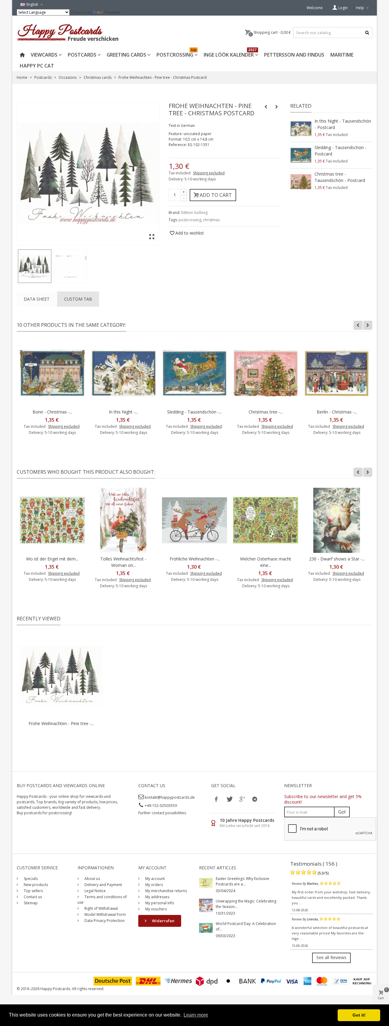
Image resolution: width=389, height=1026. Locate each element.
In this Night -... (123, 412)
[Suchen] (367, 32)
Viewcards (44, 54)
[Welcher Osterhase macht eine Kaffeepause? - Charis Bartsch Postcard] (265, 520)
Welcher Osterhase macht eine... (265, 562)
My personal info (159, 903)
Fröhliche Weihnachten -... (195, 559)
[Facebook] (216, 799)
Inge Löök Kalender (230, 53)
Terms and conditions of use (102, 899)
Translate (112, 12)
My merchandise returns (165, 890)
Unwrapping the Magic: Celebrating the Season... (246, 904)
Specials (30, 878)
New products (35, 884)
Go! (342, 811)
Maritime (341, 54)
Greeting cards (126, 54)
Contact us (32, 896)
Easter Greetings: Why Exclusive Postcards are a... (242, 881)
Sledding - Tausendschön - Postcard (341, 151)
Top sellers (33, 890)
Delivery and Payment (103, 884)
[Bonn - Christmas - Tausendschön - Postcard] (52, 373)
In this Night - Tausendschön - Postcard (343, 124)
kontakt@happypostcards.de (170, 797)
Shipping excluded (209, 173)
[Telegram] (255, 799)
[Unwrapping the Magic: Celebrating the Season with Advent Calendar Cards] (206, 905)
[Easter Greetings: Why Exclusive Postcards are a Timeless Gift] (206, 882)
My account (154, 878)
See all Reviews (331, 957)
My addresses (156, 896)
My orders (153, 884)
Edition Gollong (194, 212)
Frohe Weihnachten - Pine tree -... (61, 723)
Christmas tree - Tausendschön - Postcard (340, 177)
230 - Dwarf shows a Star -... (337, 559)
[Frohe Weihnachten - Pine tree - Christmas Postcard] (34, 266)
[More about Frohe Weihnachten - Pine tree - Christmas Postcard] (61, 675)
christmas (211, 219)
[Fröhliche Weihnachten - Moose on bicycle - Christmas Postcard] (194, 520)
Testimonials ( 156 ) (313, 863)
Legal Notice (95, 890)
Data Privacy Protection (104, 920)
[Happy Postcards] (68, 32)
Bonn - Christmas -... (52, 412)
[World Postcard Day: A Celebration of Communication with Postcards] (206, 927)
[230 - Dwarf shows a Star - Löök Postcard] (336, 520)
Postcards (82, 54)
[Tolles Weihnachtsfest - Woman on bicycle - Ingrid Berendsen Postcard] (123, 520)
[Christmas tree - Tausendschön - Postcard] (301, 181)
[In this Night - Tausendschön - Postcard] (301, 128)
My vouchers (155, 909)
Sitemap (30, 903)
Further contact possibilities (162, 812)
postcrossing (190, 219)
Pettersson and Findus (294, 54)
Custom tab (78, 299)
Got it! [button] (359, 1015)
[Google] (242, 799)
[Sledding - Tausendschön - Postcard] (301, 155)
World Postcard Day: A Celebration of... (246, 926)
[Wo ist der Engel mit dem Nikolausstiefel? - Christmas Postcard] (52, 520)
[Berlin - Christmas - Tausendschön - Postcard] (336, 373)
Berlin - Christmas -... (337, 412)
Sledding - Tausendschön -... (194, 412)
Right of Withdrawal (101, 908)
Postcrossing (176, 53)
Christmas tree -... (266, 412)
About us (92, 878)
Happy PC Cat (37, 65)
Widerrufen (162, 920)
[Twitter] (229, 799)
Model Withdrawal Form (105, 914)
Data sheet (37, 299)
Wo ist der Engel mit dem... (52, 559)
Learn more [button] (196, 1014)
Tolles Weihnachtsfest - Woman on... (123, 562)
